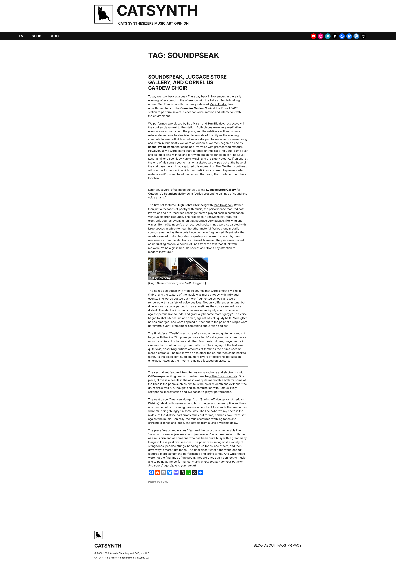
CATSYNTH (157, 10)
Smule (224, 100)
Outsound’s (155, 193)
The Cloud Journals (224, 376)
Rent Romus (189, 372)
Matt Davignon (223, 205)
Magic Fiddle (218, 104)
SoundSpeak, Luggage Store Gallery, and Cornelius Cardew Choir (187, 82)
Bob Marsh (194, 123)
